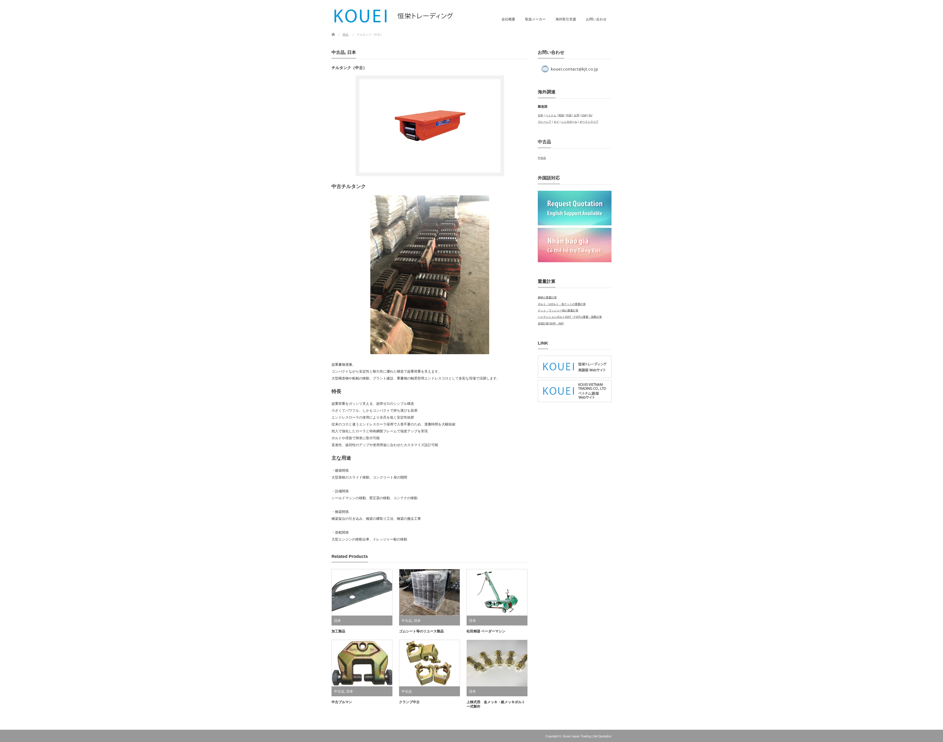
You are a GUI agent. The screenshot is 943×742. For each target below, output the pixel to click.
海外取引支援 (565, 19)
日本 (351, 52)
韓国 (561, 115)
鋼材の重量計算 (547, 297)
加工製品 (338, 631)
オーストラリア (589, 121)
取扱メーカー (535, 19)
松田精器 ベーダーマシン (486, 631)
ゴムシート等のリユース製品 (421, 631)
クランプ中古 (409, 702)
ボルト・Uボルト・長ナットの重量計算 (562, 304)
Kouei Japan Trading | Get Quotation (587, 736)
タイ (556, 121)
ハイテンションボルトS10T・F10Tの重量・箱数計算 (570, 316)
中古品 (338, 52)
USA (583, 115)
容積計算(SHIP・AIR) (551, 323)
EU (590, 115)
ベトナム (550, 115)
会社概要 (508, 19)
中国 (568, 115)
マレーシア (544, 121)
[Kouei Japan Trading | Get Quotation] (394, 16)
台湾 (576, 115)
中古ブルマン (342, 702)
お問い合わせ (596, 19)
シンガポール (569, 121)
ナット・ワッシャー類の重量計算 (558, 310)
